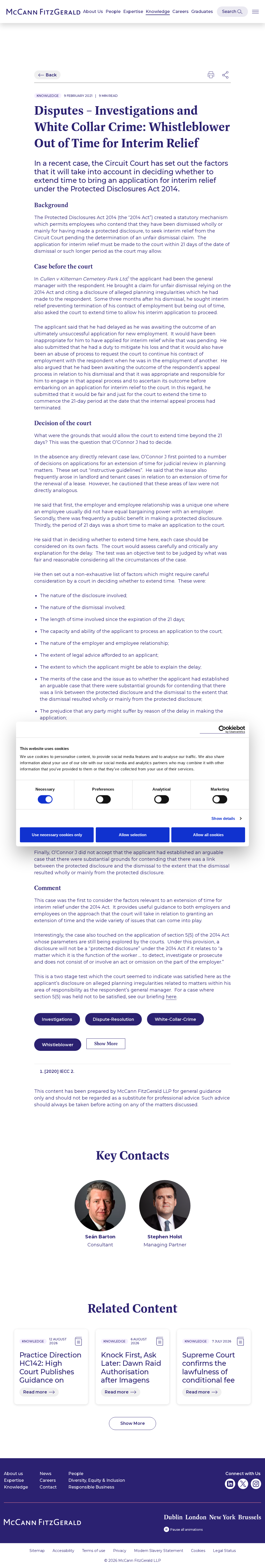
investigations (57, 1019)
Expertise (133, 11)
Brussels (249, 1517)
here (171, 997)
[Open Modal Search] (232, 11)
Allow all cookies (208, 835)
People (113, 11)
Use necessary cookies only (57, 835)
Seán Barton (100, 1237)
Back (51, 75)
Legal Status (224, 1550)
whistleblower (57, 1044)
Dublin (173, 1517)
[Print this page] (211, 75)
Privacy (119, 1550)
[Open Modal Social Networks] (225, 75)
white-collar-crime (175, 1019)
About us (13, 1473)
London (196, 1517)
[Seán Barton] (100, 1206)
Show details (223, 818)
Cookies (198, 1550)
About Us (93, 11)
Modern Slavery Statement (158, 1550)
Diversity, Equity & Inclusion (96, 1480)
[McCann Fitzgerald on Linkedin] (230, 1484)
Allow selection (132, 835)
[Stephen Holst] (164, 1206)
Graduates (202, 11)
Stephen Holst (165, 1237)
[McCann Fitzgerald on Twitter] (243, 1484)
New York (222, 1517)
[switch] (103, 799)
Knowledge (158, 11)
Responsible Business (91, 1487)
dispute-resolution (113, 1019)
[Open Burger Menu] (255, 11)
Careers (180, 11)
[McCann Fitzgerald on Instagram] (256, 1484)
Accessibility (63, 1550)
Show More (106, 1043)
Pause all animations (186, 1529)
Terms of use (93, 1550)
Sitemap (37, 1550)
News (45, 1473)
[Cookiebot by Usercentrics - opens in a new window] (222, 729)
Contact (48, 1487)
